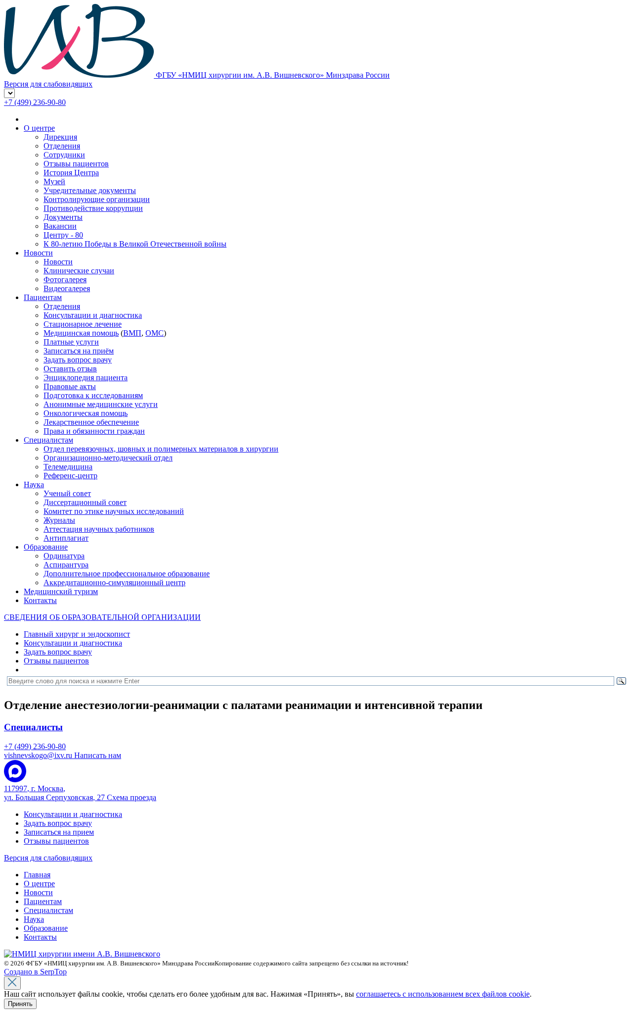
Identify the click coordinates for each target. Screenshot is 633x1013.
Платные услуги (71, 342)
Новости (38, 253)
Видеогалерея (67, 288)
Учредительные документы (90, 190)
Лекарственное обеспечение (91, 422)
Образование (46, 547)
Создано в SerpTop (35, 971)
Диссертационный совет (85, 502)
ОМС (154, 333)
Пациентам (43, 297)
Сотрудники (64, 155)
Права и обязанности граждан (94, 431)
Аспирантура (66, 564)
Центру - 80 (63, 235)
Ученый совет (67, 493)
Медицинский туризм (61, 591)
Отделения (62, 146)
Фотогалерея (65, 279)
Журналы (59, 520)
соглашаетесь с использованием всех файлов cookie (443, 994)
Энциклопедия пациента (86, 377)
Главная (37, 874)
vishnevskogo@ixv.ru (62, 755)
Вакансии (60, 226)
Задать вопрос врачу (78, 359)
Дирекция (60, 137)
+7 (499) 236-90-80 (35, 102)
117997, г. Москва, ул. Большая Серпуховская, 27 (80, 793)
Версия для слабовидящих (48, 858)
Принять (20, 1004)
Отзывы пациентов (76, 163)
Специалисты (33, 727)
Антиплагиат (66, 538)
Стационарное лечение (83, 324)
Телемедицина (68, 466)
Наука (34, 484)
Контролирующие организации (97, 199)
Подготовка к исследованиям (93, 395)
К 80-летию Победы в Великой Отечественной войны (135, 244)
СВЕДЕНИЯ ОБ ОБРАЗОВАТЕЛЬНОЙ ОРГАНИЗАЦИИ (102, 617)
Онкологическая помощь (86, 413)
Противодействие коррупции (93, 208)
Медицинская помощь (81, 333)
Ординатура (64, 556)
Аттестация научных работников (99, 529)
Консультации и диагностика (93, 315)
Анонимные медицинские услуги (101, 404)
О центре (39, 128)
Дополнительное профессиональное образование (127, 573)
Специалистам (48, 440)
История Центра (71, 172)
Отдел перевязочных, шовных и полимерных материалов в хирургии (161, 449)
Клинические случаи (79, 270)
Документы (63, 217)
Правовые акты (70, 386)
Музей (54, 181)
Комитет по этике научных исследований (114, 511)
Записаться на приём (79, 351)
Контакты (40, 600)
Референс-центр (70, 475)
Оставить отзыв (70, 368)
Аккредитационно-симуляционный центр (114, 582)
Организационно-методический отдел (108, 458)
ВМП (132, 333)
